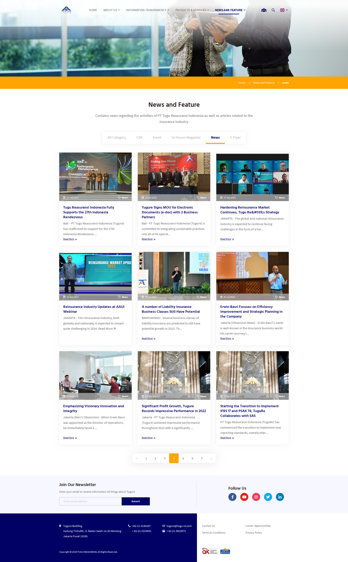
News (215, 137)
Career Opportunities (258, 526)
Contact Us (208, 526)
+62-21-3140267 (141, 526)
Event (157, 137)
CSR (139, 137)
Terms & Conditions (214, 532)
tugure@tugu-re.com (179, 526)
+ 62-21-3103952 (141, 531)
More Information (95, 199)
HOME (93, 10)
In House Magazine (186, 137)
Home (241, 82)
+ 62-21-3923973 (176, 531)
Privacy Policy (253, 532)
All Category (117, 137)
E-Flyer (235, 137)
